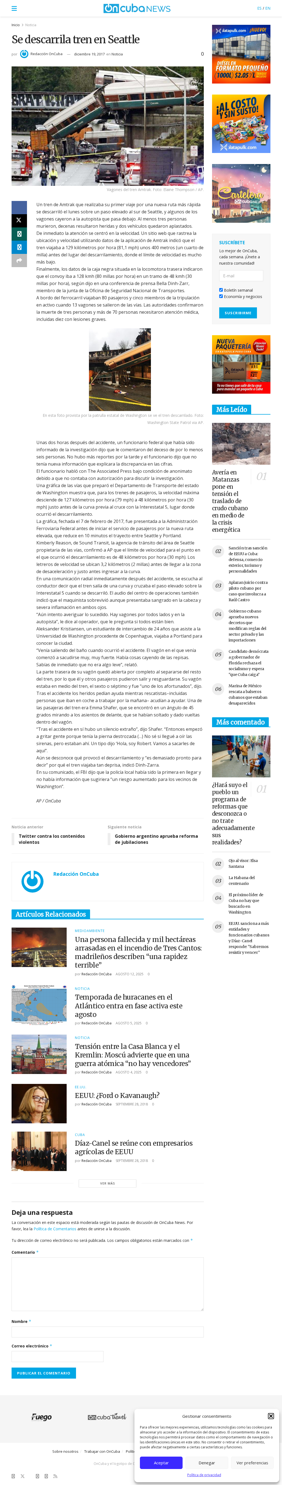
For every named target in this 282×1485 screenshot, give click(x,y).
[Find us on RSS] (55, 1476)
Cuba (80, 1135)
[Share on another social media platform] (19, 260)
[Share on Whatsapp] (19, 234)
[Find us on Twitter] (22, 1476)
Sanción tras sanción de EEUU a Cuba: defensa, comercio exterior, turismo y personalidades (248, 560)
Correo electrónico (32, 1346)
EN (267, 8)
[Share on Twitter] (19, 220)
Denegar (207, 1462)
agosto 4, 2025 (128, 1072)
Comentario (25, 1252)
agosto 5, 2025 (128, 1023)
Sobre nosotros (65, 1451)
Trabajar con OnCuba (102, 1451)
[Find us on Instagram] (37, 1476)
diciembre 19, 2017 (89, 54)
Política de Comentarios (55, 1228)
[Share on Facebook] (19, 207)
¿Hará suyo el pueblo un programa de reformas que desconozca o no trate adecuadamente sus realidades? (233, 814)
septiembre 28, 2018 (131, 1104)
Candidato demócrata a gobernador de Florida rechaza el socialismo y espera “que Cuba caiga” (249, 663)
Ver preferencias (252, 1462)
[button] (271, 1416)
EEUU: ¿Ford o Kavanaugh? (117, 1095)
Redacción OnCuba (47, 53)
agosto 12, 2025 (129, 974)
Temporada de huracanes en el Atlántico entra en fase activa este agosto (128, 1006)
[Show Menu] (14, 8)
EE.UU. (80, 1087)
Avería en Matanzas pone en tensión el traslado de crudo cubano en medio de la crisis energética (230, 501)
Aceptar (161, 1462)
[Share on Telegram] (19, 247)
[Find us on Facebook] (13, 1476)
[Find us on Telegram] (46, 1476)
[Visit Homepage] (137, 8)
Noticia (30, 25)
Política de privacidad (204, 1475)
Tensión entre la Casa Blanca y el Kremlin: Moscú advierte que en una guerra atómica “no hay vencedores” (133, 1055)
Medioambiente (90, 931)
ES (259, 8)
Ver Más (107, 1183)
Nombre (21, 1321)
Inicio (16, 25)
